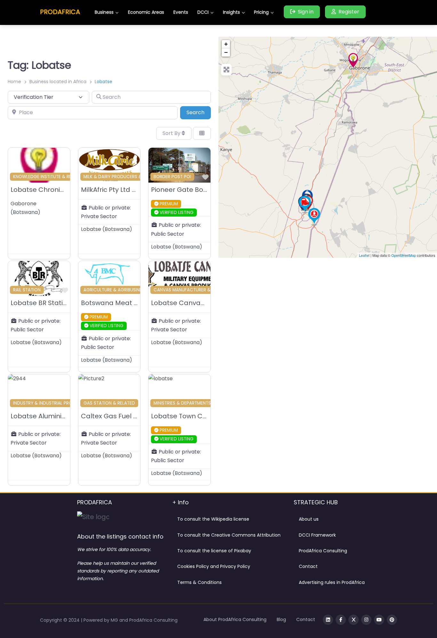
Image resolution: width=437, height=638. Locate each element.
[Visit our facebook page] (341, 620)
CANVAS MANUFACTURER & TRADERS (192, 290)
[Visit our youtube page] (379, 620)
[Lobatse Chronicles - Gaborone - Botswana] (353, 60)
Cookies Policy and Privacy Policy (213, 566)
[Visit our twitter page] (353, 620)
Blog (281, 619)
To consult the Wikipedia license (213, 519)
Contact (308, 566)
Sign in (306, 11)
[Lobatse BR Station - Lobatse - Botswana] (305, 204)
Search (199, 112)
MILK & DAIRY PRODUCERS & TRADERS (122, 177)
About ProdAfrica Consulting (234, 619)
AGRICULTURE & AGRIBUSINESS (115, 290)
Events (180, 12)
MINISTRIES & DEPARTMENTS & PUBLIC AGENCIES (203, 403)
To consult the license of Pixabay (214, 550)
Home (14, 81)
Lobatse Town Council (186, 416)
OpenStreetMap (403, 255)
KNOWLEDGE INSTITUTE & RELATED (48, 177)
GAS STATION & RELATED (109, 403)
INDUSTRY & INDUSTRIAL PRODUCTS (50, 403)
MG (115, 620)
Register (348, 11)
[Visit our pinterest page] (392, 620)
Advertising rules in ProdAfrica (332, 582)
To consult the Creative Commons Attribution (229, 535)
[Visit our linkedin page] (328, 620)
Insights (231, 12)
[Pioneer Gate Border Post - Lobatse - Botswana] (314, 216)
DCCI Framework (317, 535)
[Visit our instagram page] (366, 620)
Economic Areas (146, 12)
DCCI (203, 12)
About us (309, 519)
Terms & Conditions (199, 582)
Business (104, 12)
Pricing (261, 12)
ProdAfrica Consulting (323, 550)
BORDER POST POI (172, 177)
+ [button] (226, 44)
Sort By (172, 133)
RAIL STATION (27, 290)
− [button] (226, 52)
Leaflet (364, 255)
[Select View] (202, 133)
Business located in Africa (57, 81)
